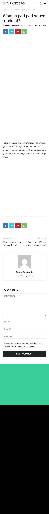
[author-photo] (24, 268)
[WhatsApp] (24, 31)
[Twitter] (11, 31)
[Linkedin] (4, 499)
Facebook (11, 494)
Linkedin (10, 499)
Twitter (10, 504)
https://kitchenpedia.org (24, 276)
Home (5, 10)
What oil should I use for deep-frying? (12, 243)
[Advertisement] (24, 62)
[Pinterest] (18, 31)
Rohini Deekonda (12, 25)
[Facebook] (5, 31)
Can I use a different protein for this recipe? (36, 243)
